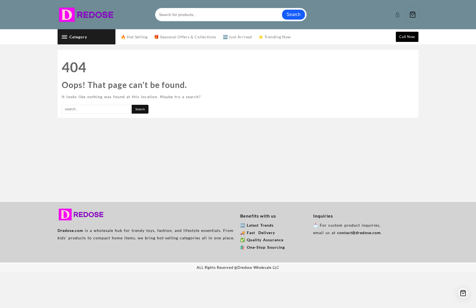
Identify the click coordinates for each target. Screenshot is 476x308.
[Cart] (412, 15)
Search (293, 14)
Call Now (407, 36)
